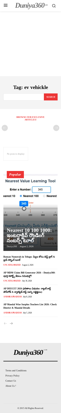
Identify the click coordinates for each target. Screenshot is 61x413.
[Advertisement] (30, 43)
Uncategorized (12, 265)
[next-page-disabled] (56, 128)
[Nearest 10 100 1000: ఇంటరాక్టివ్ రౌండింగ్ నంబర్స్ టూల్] (30, 212)
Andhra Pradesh (12, 296)
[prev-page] (5, 128)
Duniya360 (12, 246)
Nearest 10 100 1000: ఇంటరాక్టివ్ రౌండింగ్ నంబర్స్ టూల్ (29, 235)
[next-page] (11, 323)
